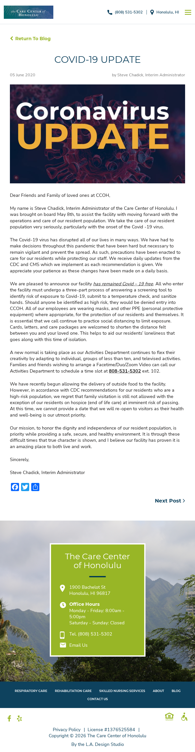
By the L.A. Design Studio (97, 744)
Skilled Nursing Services (122, 691)
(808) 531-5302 (129, 12)
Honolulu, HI (167, 12)
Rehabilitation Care (73, 691)
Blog (176, 691)
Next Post (169, 501)
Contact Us (97, 699)
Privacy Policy (66, 730)
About (158, 691)
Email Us (78, 645)
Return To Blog (33, 38)
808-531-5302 (125, 371)
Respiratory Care (31, 691)
